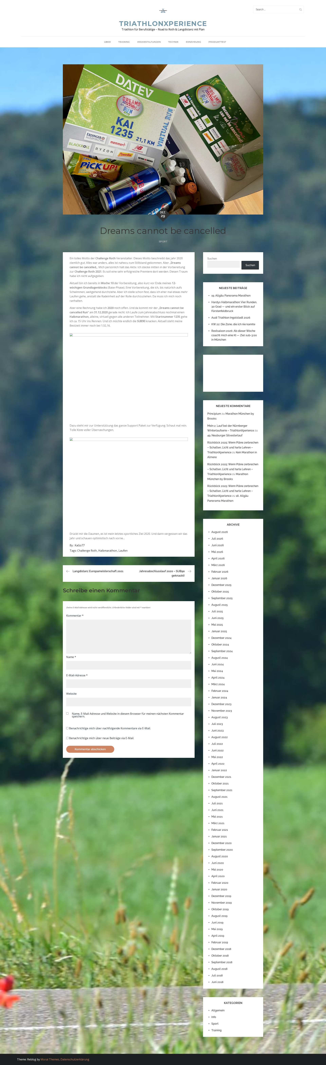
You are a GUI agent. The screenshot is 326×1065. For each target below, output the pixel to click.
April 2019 (217, 935)
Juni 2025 (217, 618)
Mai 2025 (217, 624)
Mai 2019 (217, 929)
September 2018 (221, 962)
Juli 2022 (217, 743)
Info (213, 1017)
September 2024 (222, 651)
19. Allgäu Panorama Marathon (230, 295)
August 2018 (219, 968)
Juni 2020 (217, 863)
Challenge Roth (87, 550)
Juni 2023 (217, 730)
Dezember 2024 (221, 638)
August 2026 (219, 532)
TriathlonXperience (163, 23)
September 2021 (221, 790)
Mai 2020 (217, 869)
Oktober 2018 (220, 955)
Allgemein (217, 1010)
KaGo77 (80, 545)
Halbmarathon (107, 550)
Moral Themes (50, 1059)
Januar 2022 (219, 770)
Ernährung (193, 42)
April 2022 (217, 763)
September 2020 (222, 849)
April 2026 (218, 558)
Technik (173, 42)
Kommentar (75, 615)
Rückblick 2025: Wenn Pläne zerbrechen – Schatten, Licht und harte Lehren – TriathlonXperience (232, 447)
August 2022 (219, 737)
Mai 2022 (217, 757)
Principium (214, 413)
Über (107, 42)
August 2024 (219, 657)
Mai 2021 (217, 816)
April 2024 (217, 677)
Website (71, 694)
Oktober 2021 (220, 783)
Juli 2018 (217, 975)
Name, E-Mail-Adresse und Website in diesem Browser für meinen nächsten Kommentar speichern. (128, 715)
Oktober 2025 (220, 591)
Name (71, 657)
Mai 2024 (217, 671)
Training (124, 42)
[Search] (300, 9)
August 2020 (219, 856)
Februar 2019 (219, 942)
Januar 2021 (219, 836)
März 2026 (218, 565)
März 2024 (218, 684)
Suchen (212, 258)
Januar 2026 (219, 578)
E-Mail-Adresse (77, 675)
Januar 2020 (219, 889)
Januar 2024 (219, 697)
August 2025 (219, 604)
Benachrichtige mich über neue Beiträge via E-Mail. (101, 738)
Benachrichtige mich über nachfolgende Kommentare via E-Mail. (110, 728)
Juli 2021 (217, 803)
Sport (163, 241)
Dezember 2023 (221, 704)
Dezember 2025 (221, 585)
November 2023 (221, 710)
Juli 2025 (217, 611)
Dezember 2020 (221, 843)
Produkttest (217, 42)
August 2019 (219, 916)
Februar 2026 (219, 571)
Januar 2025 (219, 631)
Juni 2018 (217, 982)
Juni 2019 (217, 922)
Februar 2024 (219, 690)
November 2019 (221, 902)
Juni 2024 (217, 664)
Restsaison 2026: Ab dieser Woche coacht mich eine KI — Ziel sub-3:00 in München (234, 335)
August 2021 (219, 796)
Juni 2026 (217, 545)
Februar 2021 (219, 829)
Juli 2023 (217, 724)
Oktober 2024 (220, 644)
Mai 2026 (217, 551)
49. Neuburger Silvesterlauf (224, 435)
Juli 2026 (217, 538)
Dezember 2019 (221, 896)
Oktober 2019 (220, 909)
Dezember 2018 (221, 949)
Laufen (123, 550)
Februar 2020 (219, 882)
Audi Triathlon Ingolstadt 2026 (230, 317)
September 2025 (222, 598)
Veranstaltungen (149, 42)
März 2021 (217, 823)
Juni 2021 (217, 810)
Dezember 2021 (221, 777)
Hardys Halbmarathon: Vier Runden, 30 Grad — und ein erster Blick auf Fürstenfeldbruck (234, 307)
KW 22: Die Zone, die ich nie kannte (233, 324)
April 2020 (218, 876)
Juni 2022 (217, 750)
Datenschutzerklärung (74, 1059)
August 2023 (219, 717)
